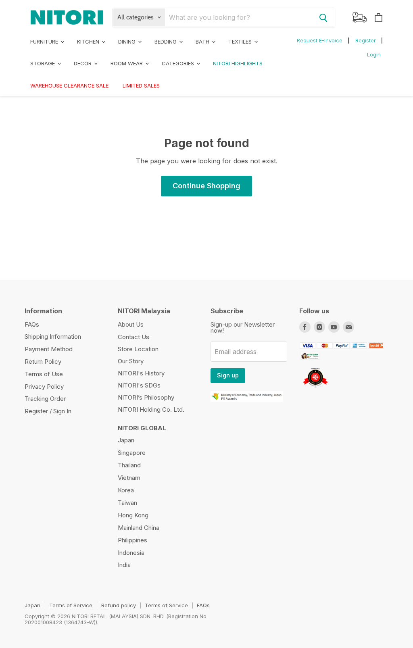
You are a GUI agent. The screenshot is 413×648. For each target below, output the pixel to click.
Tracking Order (45, 398)
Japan (126, 440)
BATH (203, 41)
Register (365, 40)
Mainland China (138, 527)
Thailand (129, 465)
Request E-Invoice (319, 40)
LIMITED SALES (141, 85)
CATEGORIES (179, 63)
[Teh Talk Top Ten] (315, 388)
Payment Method (49, 349)
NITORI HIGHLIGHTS (238, 63)
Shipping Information (53, 336)
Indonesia (131, 552)
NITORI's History (141, 373)
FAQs (32, 324)
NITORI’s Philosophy (146, 397)
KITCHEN (89, 41)
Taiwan (127, 502)
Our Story (131, 361)
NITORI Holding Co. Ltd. (151, 409)
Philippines (132, 540)
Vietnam (129, 477)
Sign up (228, 375)
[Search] (323, 17)
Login (374, 54)
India (124, 565)
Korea (126, 490)
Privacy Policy (44, 386)
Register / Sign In (48, 411)
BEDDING (166, 41)
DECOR (83, 63)
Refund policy (118, 605)
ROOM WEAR (127, 63)
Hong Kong (133, 515)
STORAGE (43, 63)
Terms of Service (70, 605)
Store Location (138, 349)
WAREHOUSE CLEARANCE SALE (69, 85)
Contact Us (133, 337)
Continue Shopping (206, 185)
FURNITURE (45, 41)
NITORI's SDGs (139, 385)
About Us (131, 324)
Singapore (132, 452)
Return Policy (43, 361)
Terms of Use (44, 374)
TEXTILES (240, 41)
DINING (127, 41)
